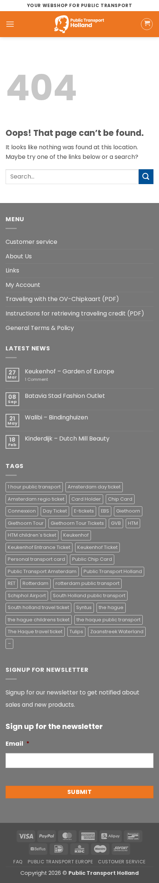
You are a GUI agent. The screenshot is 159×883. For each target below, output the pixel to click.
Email (18, 744)
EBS (105, 511)
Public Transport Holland (113, 571)
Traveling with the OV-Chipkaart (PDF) (62, 299)
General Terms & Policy (40, 328)
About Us (19, 256)
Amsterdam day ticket (94, 487)
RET (12, 583)
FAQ (18, 862)
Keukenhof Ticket (97, 547)
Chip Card (120, 499)
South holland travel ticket (38, 607)
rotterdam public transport (87, 583)
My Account (23, 285)
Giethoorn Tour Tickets (77, 523)
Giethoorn (128, 511)
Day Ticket (55, 511)
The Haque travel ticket (35, 631)
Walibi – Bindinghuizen (56, 417)
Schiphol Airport (27, 595)
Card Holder (86, 499)
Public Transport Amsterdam (42, 571)
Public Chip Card (92, 559)
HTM (133, 523)
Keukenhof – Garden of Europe (69, 371)
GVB (116, 523)
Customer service (31, 242)
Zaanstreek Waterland (116, 631)
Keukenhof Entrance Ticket (39, 547)
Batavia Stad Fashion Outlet (65, 395)
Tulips (76, 631)
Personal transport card (36, 559)
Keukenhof (76, 535)
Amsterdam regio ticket (36, 499)
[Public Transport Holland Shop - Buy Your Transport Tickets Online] (80, 24)
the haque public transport (109, 620)
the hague (111, 607)
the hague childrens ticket (39, 620)
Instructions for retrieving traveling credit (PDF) (75, 313)
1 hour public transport (34, 487)
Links (12, 270)
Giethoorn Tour (26, 523)
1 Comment (47, 379)
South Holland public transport (89, 595)
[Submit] (146, 176)
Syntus (84, 607)
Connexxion (22, 511)
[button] (10, 24)
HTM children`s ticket (32, 535)
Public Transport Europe (60, 862)
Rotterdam (35, 583)
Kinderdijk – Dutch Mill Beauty (67, 438)
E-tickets (84, 511)
